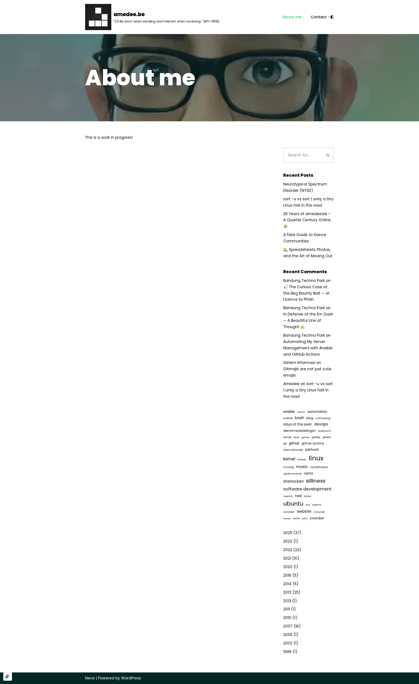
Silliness (315, 480)
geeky (316, 437)
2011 (286, 609)
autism (301, 412)
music (302, 466)
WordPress (131, 678)
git (285, 443)
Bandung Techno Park (304, 280)
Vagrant (316, 504)
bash (299, 417)
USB (308, 504)
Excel (296, 437)
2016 (287, 575)
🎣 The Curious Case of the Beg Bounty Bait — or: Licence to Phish (306, 293)
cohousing (322, 418)
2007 (287, 626)
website (304, 511)
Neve (90, 678)
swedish (288, 496)
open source (292, 473)
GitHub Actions (313, 443)
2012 (287, 600)
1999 (287, 651)
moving (288, 467)
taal (298, 496)
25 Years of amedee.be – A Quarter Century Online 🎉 (307, 220)
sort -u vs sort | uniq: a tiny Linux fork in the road (308, 390)
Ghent (327, 437)
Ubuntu (293, 503)
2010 (287, 617)
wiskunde (319, 512)
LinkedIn (302, 459)
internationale (293, 450)
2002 (287, 643)
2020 (287, 566)
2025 (287, 532)
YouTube (317, 518)
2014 (287, 583)
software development (307, 489)
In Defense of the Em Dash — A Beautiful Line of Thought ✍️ (308, 320)
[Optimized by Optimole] (7, 676)
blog (309, 418)
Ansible (289, 411)
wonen (287, 518)
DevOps (321, 424)
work (296, 518)
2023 (287, 541)
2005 (287, 634)
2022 (287, 549)
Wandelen (289, 512)
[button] (304, 17)
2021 (287, 558)
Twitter (307, 496)
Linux (316, 458)
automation (317, 411)
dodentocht (324, 431)
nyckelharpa (319, 467)
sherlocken (293, 481)
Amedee (291, 383)
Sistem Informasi (299, 362)
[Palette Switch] (332, 17)
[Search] (328, 155)
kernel (289, 459)
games (305, 437)
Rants (308, 473)
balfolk (288, 418)
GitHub (294, 443)
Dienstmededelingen (299, 431)
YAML (305, 518)
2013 (287, 592)
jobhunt (312, 449)
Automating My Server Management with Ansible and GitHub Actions (308, 348)
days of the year (297, 424)
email (287, 437)
